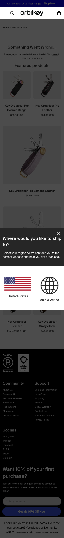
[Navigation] (4, 13)
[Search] (13, 13)
